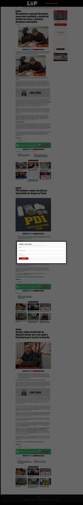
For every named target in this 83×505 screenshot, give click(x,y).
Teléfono (20, 254)
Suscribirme (24, 258)
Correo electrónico (22, 250)
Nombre (20, 247)
